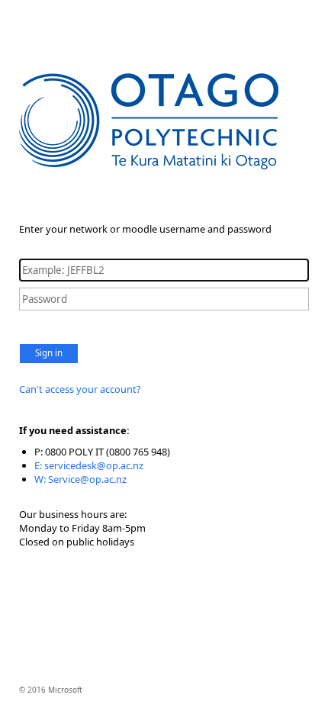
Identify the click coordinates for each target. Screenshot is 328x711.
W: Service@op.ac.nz (80, 479)
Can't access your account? (80, 389)
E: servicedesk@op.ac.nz (88, 465)
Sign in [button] (49, 353)
